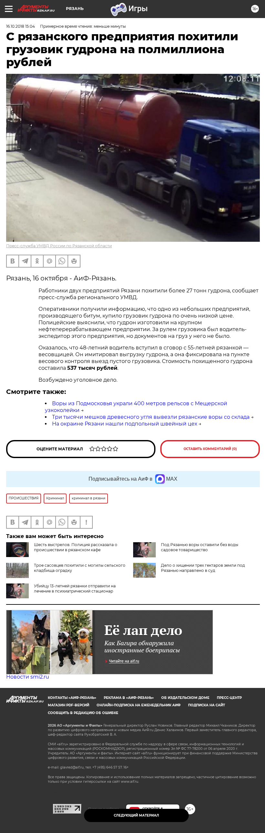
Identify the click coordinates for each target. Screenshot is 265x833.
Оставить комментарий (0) (210, 449)
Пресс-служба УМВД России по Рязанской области (59, 245)
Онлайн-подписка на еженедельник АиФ (139, 705)
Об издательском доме (185, 698)
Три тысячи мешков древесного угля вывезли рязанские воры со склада (150, 417)
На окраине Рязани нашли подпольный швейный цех (124, 424)
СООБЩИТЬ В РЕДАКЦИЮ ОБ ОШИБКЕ (83, 713)
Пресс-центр (229, 698)
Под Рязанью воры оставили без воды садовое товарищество (199, 547)
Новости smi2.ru (27, 677)
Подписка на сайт (206, 705)
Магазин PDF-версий (68, 705)
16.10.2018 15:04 (20, 26)
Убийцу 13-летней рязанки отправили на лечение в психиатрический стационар (75, 588)
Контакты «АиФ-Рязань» (72, 698)
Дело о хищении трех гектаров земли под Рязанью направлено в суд (203, 568)
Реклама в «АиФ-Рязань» (129, 698)
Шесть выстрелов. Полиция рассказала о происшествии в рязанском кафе (75, 547)
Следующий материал (136, 815)
